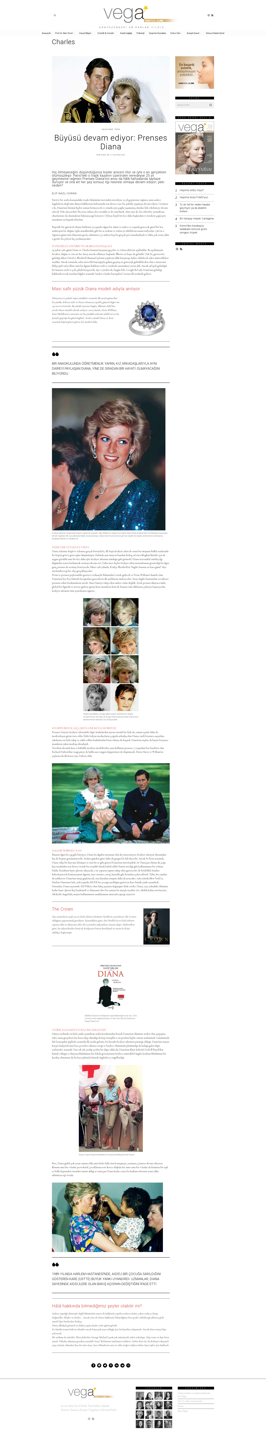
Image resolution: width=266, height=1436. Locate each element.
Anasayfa (46, 33)
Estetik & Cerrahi (106, 33)
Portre (117, 129)
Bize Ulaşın (183, 1411)
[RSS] (212, 15)
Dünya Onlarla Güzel (215, 33)
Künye (180, 1406)
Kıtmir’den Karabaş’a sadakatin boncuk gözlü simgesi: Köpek (193, 229)
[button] (210, 105)
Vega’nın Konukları (157, 33)
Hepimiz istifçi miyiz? (192, 190)
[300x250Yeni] (194, 72)
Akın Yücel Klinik (77, 1405)
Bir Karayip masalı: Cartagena (197, 218)
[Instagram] (208, 15)
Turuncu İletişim (78, 1409)
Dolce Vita (175, 33)
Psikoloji (140, 33)
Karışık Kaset (193, 33)
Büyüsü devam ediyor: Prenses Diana (110, 142)
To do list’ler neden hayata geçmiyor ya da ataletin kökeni (195, 208)
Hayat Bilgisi (85, 33)
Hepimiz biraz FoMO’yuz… (195, 197)
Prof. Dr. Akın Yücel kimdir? (190, 1401)
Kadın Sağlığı (126, 33)
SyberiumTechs (108, 1409)
